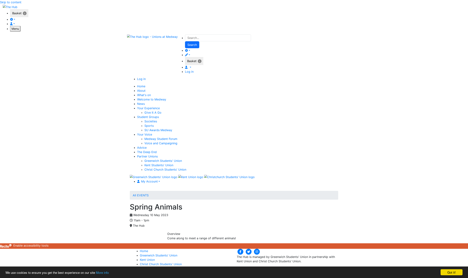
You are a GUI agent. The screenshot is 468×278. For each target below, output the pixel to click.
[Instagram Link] (257, 251)
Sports (149, 125)
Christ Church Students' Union (165, 169)
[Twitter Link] (249, 251)
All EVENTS (141, 195)
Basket (17, 13)
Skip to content (10, 2)
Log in (189, 71)
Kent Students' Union (158, 165)
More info (102, 272)
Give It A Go (152, 112)
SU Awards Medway (158, 130)
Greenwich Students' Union (163, 161)
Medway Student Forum (160, 139)
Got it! (451, 272)
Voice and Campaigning (160, 143)
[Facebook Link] (241, 251)
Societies (150, 121)
